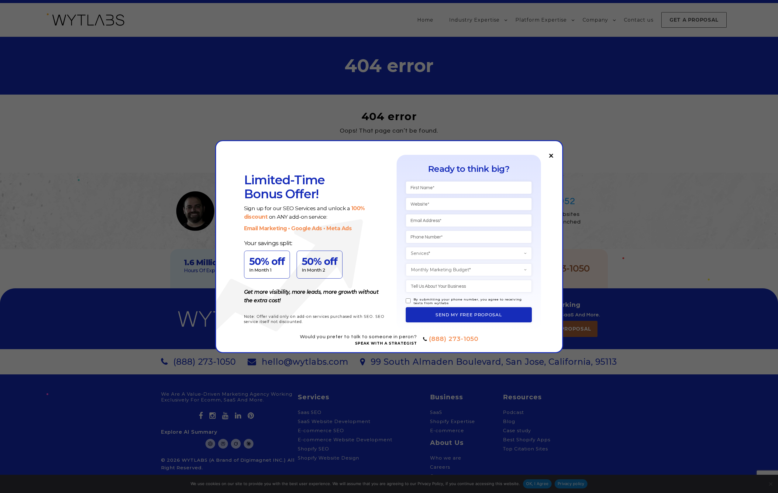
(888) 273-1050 (453, 338)
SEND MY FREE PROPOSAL (468, 315)
